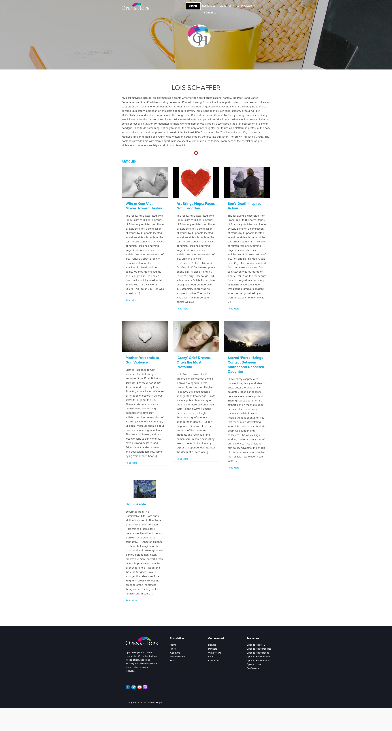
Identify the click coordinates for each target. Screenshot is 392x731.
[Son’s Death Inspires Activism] (247, 182)
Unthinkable (136, 504)
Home (173, 644)
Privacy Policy (177, 656)
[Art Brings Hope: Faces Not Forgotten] (196, 182)
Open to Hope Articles (258, 656)
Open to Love (254, 664)
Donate (193, 6)
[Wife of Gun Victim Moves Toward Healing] (145, 182)
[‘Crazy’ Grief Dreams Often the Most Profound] (196, 336)
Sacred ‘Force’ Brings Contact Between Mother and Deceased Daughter (246, 365)
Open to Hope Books (258, 652)
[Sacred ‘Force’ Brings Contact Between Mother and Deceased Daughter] (247, 336)
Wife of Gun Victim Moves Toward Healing (144, 205)
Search (208, 12)
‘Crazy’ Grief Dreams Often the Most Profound (194, 362)
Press (173, 648)
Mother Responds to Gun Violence (142, 360)
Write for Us (214, 652)
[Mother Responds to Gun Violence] (145, 336)
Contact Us (214, 660)
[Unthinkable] (145, 489)
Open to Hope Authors (259, 660)
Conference (253, 668)
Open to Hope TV (256, 644)
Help (172, 660)
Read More (131, 300)
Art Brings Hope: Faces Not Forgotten (196, 205)
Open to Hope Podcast (259, 648)
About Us (175, 652)
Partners (212, 648)
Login (211, 656)
